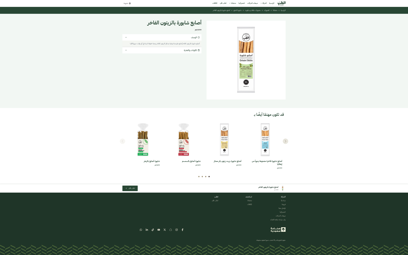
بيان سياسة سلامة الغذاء (278, 219)
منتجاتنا (275, 10)
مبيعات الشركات (281, 216)
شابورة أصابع (238, 10)
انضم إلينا (283, 212)
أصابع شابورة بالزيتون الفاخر (221, 10)
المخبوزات (266, 10)
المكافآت (249, 204)
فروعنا (284, 204)
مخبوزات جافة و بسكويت (253, 10)
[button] (285, 141)
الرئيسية (283, 10)
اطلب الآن (215, 200)
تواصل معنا (282, 208)
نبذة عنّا (283, 200)
